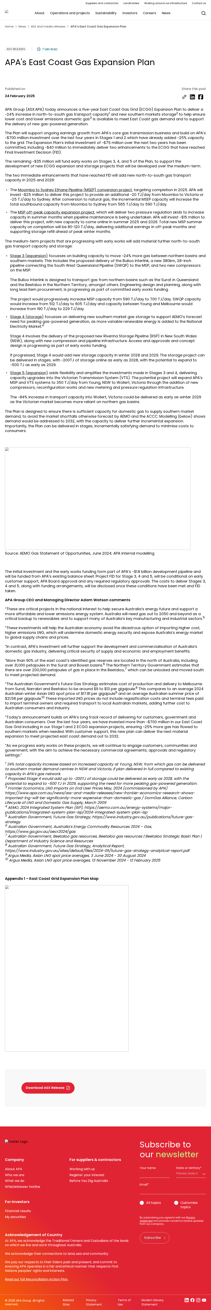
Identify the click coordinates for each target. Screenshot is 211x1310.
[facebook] (200, 97)
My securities (15, 1217)
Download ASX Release (45, 1087)
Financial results (18, 1211)
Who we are (14, 1175)
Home (9, 26)
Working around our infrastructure (165, 3)
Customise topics (189, 1205)
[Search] (203, 13)
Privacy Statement (94, 1302)
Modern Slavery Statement (153, 1302)
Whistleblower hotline (22, 1186)
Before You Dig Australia (88, 1180)
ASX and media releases (48, 26)
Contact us (199, 3)
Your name (148, 1168)
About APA (13, 1169)
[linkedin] (192, 97)
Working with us (82, 1169)
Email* (144, 1184)
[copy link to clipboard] (184, 97)
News (22, 26)
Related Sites (68, 1302)
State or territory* (189, 1168)
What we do (14, 1180)
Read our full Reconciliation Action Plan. (36, 1279)
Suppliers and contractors (102, 3)
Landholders (131, 3)
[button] (201, 13)
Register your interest (86, 1175)
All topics (153, 1203)
